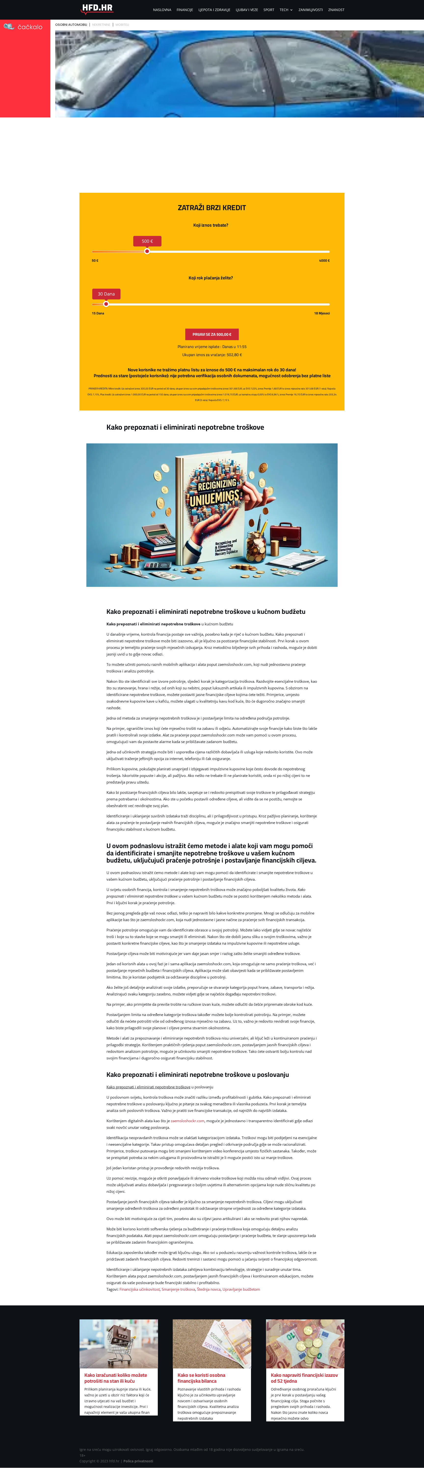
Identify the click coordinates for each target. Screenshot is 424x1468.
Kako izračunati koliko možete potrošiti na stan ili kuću (115, 1377)
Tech (284, 10)
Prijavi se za (212, 334)
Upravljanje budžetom (241, 1289)
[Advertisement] (212, 156)
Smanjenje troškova (178, 1289)
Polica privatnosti (138, 1461)
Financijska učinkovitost (139, 1289)
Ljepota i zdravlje (214, 10)
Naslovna (162, 10)
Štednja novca (209, 1289)
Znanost (336, 10)
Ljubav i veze (247, 10)
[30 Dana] (106, 304)
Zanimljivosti (311, 10)
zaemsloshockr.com (187, 1120)
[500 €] (147, 251)
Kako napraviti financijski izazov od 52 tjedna (304, 1377)
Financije (185, 10)
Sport (269, 10)
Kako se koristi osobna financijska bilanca (201, 1377)
